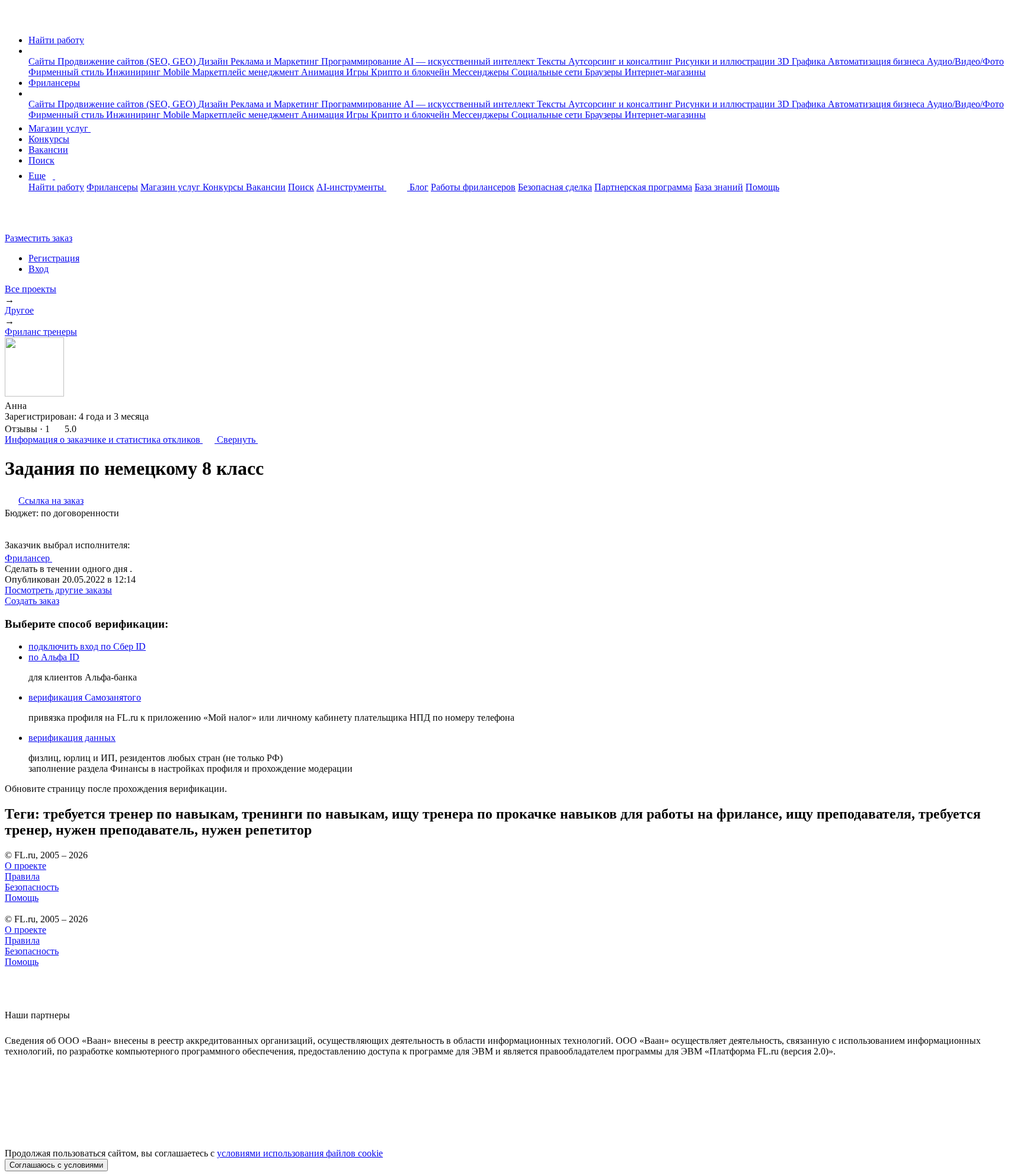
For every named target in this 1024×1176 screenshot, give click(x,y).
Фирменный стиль (67, 72)
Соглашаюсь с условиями (56, 1165)
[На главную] (16, 20)
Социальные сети (548, 72)
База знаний (719, 187)
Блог (418, 187)
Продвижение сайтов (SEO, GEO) (127, 61)
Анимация (323, 72)
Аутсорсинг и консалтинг (621, 61)
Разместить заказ (38, 238)
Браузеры (605, 72)
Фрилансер (28, 558)
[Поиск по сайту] (37, 218)
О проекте (25, 866)
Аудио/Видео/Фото (965, 61)
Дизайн (214, 61)
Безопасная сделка (555, 187)
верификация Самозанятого (84, 697)
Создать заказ (32, 601)
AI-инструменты (351, 187)
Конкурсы (48, 139)
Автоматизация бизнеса (877, 61)
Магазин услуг (59, 128)
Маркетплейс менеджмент (246, 72)
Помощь (762, 187)
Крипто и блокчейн (411, 72)
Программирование (362, 61)
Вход (38, 269)
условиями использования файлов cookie (300, 1153)
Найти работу (56, 40)
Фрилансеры (54, 83)
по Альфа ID (53, 657)
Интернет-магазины (665, 72)
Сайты (42, 61)
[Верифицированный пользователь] (63, 557)
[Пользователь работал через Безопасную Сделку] (38, 406)
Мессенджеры (481, 72)
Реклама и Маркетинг (276, 61)
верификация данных (72, 738)
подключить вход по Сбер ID (87, 646)
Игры (358, 72)
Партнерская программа (643, 187)
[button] (32, 51)
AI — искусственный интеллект (470, 61)
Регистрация (53, 258)
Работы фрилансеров (473, 187)
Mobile (177, 72)
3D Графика (802, 61)
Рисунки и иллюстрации (726, 61)
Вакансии (48, 150)
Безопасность (32, 887)
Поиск (41, 160)
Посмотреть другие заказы (58, 590)
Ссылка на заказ (51, 501)
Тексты (552, 61)
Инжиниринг (134, 72)
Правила (22, 876)
